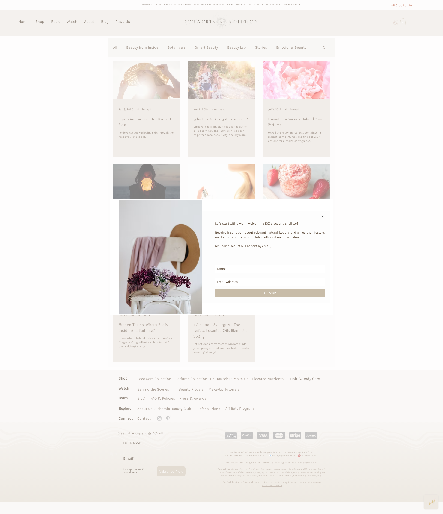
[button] (322, 216)
